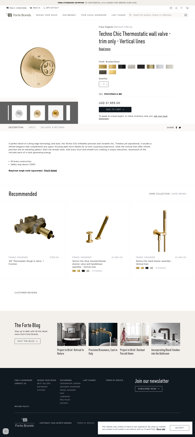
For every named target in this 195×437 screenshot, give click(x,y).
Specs (32, 127)
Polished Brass (151, 67)
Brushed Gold (112, 67)
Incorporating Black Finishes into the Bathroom (165, 351)
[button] (187, 8)
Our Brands (69, 15)
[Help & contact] (171, 8)
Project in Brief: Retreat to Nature (70, 351)
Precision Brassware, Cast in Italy (103, 351)
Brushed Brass (103, 67)
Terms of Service (114, 380)
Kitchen (41, 390)
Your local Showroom (94, 15)
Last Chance (119, 15)
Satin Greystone (103, 72)
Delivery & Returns (52, 127)
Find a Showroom (23, 380)
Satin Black (122, 67)
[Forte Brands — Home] (19, 15)
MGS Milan (65, 400)
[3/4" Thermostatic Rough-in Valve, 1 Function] (34, 227)
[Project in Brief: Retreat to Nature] (71, 334)
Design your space (46, 15)
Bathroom (42, 387)
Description (16, 127)
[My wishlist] (181, 8)
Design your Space (46, 380)
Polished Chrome (160, 67)
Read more (104, 49)
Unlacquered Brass (112, 72)
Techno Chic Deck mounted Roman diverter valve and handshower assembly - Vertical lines (89, 264)
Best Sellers (43, 383)
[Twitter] (180, 128)
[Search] (130, 15)
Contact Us (20, 383)
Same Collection (159, 194)
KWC (62, 393)
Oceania (64, 403)
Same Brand (179, 194)
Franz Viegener (68, 390)
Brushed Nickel (131, 67)
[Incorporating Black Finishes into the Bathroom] (165, 334)
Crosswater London (70, 383)
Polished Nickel (170, 67)
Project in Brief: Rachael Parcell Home (132, 351)
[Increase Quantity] (107, 84)
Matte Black (141, 67)
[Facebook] (176, 128)
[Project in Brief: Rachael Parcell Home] (134, 334)
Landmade (65, 397)
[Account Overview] (176, 8)
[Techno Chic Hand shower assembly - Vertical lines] (161, 227)
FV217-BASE (50, 170)
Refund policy (22, 406)
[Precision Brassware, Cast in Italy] (103, 334)
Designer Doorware (70, 387)
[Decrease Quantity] (101, 84)
